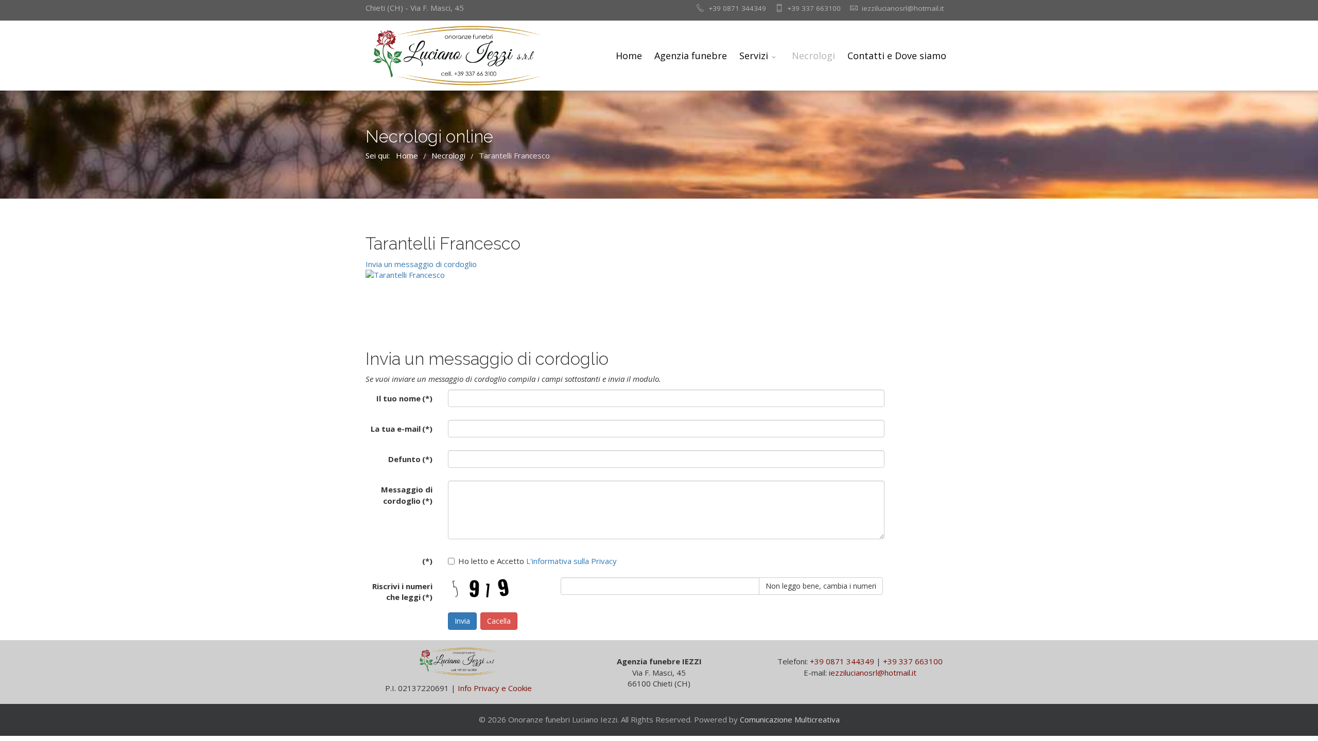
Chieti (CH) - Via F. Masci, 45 (415, 8)
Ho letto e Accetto (537, 561)
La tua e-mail (401, 429)
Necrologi (813, 55)
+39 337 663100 (814, 8)
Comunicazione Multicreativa (790, 719)
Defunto (410, 459)
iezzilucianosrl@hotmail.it (903, 8)
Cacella (499, 621)
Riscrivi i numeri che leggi (402, 591)
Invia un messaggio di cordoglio (421, 264)
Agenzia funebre (690, 55)
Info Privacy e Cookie (495, 688)
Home (629, 55)
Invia (462, 621)
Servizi (753, 55)
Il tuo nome (404, 398)
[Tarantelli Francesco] (481, 275)
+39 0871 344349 (737, 8)
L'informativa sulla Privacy (570, 561)
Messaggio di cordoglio (406, 494)
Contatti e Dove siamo (896, 55)
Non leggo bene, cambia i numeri (821, 586)
